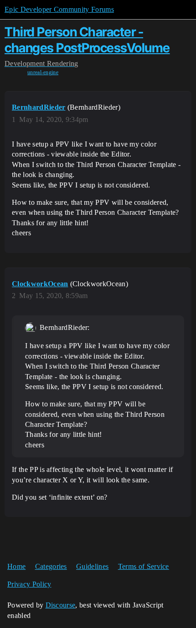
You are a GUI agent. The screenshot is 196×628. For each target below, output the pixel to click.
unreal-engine (42, 72)
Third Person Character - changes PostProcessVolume (87, 40)
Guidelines (92, 566)
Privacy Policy (29, 584)
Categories (51, 566)
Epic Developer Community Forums (59, 9)
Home (16, 566)
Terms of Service (143, 566)
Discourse (61, 605)
